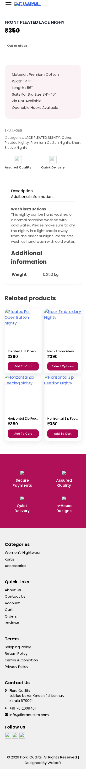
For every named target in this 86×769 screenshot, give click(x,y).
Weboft (54, 762)
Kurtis (10, 559)
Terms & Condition (21, 660)
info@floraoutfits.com (29, 714)
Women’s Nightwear (23, 552)
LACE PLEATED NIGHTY (42, 137)
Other (66, 137)
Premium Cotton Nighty (50, 142)
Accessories (15, 565)
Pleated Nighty (17, 142)
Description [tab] (22, 191)
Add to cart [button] (23, 366)
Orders (11, 616)
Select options (63, 366)
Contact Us (15, 596)
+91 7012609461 (23, 708)
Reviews (12, 622)
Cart (9, 609)
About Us (13, 589)
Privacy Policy (16, 666)
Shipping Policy (18, 646)
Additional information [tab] (32, 196)
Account (12, 603)
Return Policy (16, 653)
